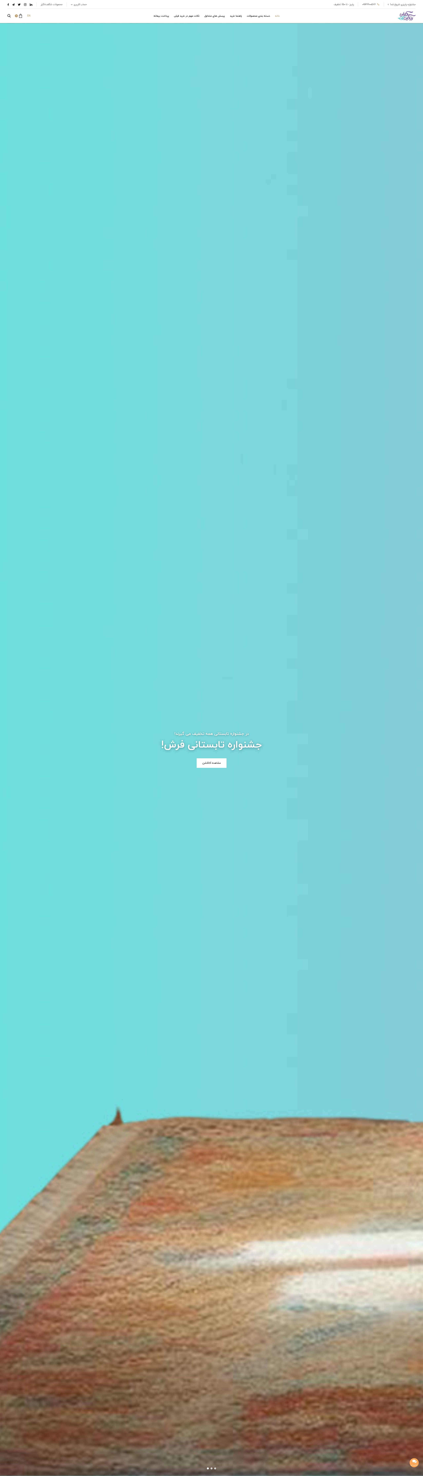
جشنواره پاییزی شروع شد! (403, 4)
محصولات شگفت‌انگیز (51, 4)
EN (28, 16)
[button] (18, 16)
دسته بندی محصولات (258, 16)
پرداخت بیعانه (161, 16)
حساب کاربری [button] (80, 4)
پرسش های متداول (214, 16)
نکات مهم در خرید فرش (186, 16)
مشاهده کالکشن (211, 763)
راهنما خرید (236, 16)
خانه (277, 16)
